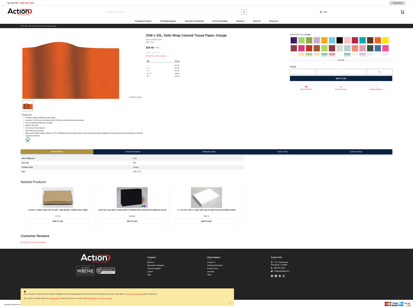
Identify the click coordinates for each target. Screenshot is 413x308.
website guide (54, 298)
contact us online (105, 298)
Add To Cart (341, 78)
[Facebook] (273, 275)
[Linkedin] (277, 275)
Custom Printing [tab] (356, 152)
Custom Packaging (220, 21)
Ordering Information (215, 265)
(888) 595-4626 (89, 298)
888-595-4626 (279, 268)
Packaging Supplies (168, 21)
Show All (341, 60)
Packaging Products (143, 21)
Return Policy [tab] (283, 152)
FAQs (209, 275)
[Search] (244, 11)
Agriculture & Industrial (194, 21)
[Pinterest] (281, 275)
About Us (257, 21)
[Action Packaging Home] (95, 260)
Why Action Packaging (155, 265)
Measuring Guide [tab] (209, 152)
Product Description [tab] (132, 152)
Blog (149, 275)
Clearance (240, 21)
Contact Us (211, 262)
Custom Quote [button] (397, 3)
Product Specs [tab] (57, 152)
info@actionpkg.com (281, 271)
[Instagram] (284, 275)
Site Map (210, 272)
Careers (150, 272)
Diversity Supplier (154, 268)
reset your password (134, 294)
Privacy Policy (212, 268)
